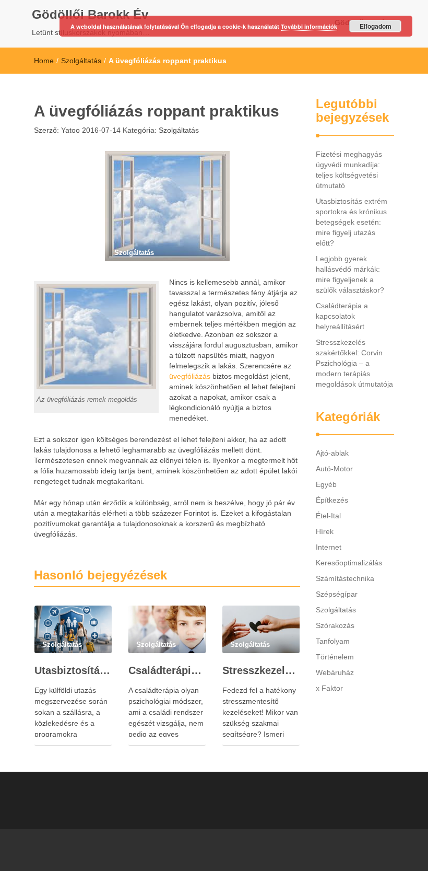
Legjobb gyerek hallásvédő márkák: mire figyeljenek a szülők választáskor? (350, 274)
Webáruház (335, 672)
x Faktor (329, 688)
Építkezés (332, 500)
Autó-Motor (334, 468)
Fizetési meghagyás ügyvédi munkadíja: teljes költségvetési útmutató (349, 170)
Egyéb (326, 484)
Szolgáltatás (81, 60)
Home (44, 60)
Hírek (325, 531)
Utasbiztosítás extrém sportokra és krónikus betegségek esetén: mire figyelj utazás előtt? (73, 670)
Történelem (335, 657)
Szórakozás (335, 625)
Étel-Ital (328, 516)
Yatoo (69, 130)
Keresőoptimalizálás (349, 563)
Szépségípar (337, 594)
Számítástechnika (345, 578)
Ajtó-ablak (332, 453)
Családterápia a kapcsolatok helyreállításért (167, 670)
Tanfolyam (333, 641)
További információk (309, 26)
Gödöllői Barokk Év (90, 14)
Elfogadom (375, 26)
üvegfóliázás (189, 376)
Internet (328, 547)
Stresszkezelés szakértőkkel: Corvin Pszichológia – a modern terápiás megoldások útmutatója (261, 670)
